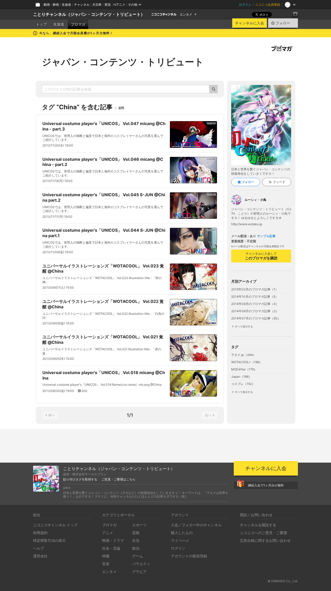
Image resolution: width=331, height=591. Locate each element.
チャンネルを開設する (258, 525)
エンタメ (186, 14)
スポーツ (139, 525)
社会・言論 (111, 548)
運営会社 (40, 556)
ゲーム (137, 556)
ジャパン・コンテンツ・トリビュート (123, 62)
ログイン (245, 4)
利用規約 (40, 532)
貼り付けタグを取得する (80, 479)
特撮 (105, 556)
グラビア (139, 571)
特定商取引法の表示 (49, 540)
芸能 (135, 532)
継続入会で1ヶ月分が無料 (266, 485)
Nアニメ (119, 4)
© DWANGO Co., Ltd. (283, 581)
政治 (135, 548)
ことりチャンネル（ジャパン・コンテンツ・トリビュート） (89, 14)
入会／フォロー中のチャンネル (196, 525)
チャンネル (81, 4)
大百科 (97, 4)
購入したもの (182, 532)
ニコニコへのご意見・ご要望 (263, 532)
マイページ (180, 540)
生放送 (66, 4)
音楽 (105, 563)
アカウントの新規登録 (189, 556)
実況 (107, 4)
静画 (56, 4)
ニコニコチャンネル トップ (55, 525)
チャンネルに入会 (249, 23)
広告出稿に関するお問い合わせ (265, 540)
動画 (47, 4)
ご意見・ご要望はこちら (118, 479)
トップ (41, 24)
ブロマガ (78, 24)
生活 (135, 540)
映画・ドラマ (113, 540)
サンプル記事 (266, 236)
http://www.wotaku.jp (246, 224)
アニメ (107, 532)
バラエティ (141, 563)
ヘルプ (38, 548)
